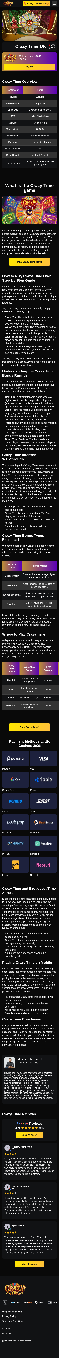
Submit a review (29, 1135)
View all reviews (29, 1264)
